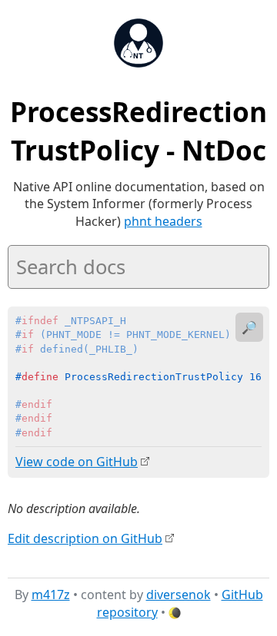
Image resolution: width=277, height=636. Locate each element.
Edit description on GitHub (85, 538)
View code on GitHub (76, 461)
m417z (51, 594)
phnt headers (163, 221)
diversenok (178, 594)
